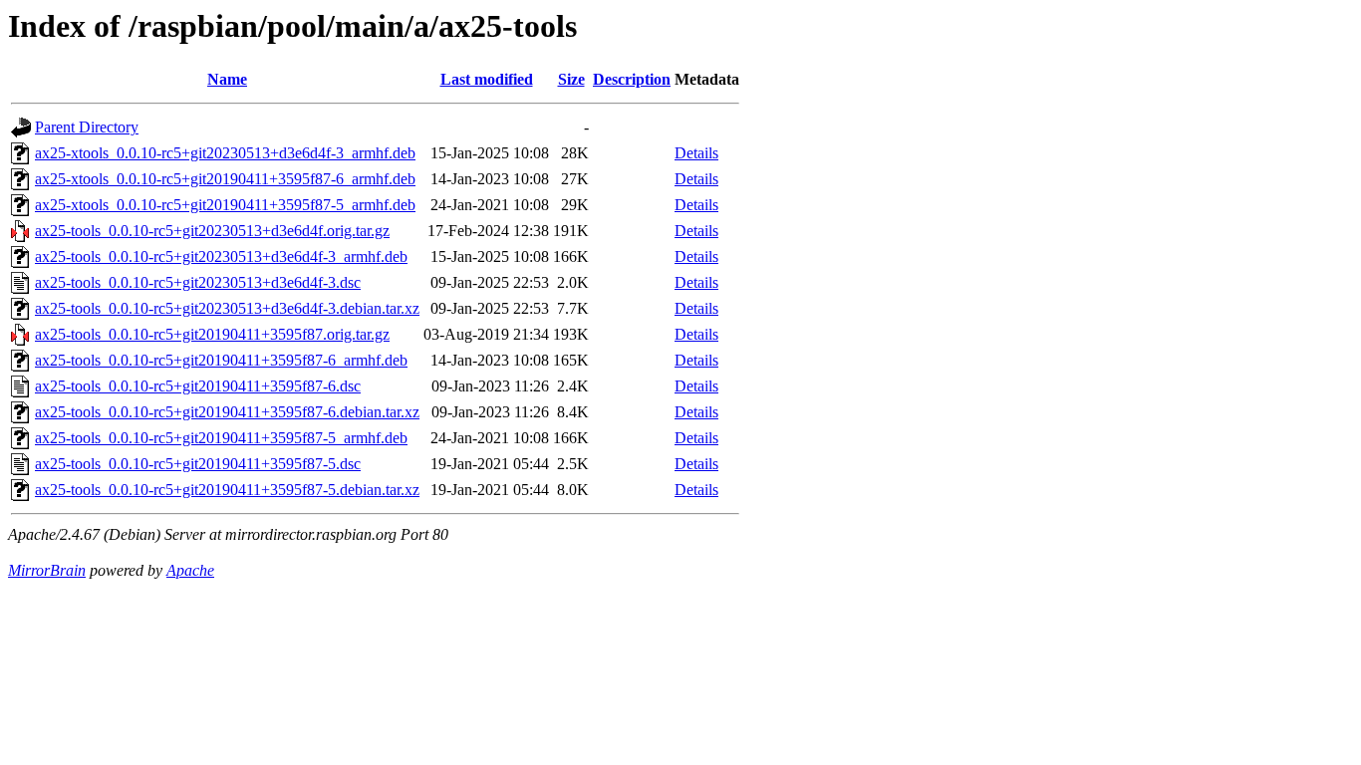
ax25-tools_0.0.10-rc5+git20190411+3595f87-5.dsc (198, 463)
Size (571, 79)
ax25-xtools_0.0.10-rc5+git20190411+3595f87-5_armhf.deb (225, 204)
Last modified (486, 79)
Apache (190, 570)
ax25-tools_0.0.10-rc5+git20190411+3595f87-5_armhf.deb (221, 437)
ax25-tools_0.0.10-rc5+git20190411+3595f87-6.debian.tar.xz (227, 411)
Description (632, 79)
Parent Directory (86, 127)
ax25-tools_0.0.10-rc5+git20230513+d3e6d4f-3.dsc (198, 282)
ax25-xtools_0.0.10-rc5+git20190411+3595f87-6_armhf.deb (225, 178)
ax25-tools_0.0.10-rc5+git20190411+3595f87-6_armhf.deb (221, 360)
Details (696, 152)
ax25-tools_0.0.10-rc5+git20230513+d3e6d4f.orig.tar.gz (212, 230)
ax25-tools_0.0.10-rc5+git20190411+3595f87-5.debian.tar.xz (227, 489)
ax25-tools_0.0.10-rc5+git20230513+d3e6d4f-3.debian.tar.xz (227, 308)
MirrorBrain (47, 570)
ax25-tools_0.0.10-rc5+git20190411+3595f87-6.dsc (198, 386)
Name (227, 79)
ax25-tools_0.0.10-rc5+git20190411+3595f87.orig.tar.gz (212, 334)
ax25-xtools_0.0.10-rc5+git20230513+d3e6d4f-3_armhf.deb (225, 152)
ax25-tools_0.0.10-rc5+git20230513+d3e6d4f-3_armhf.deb (221, 256)
